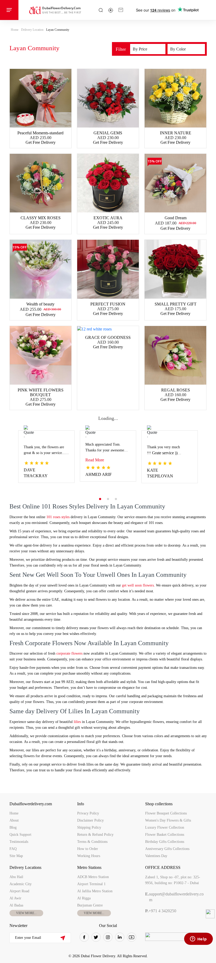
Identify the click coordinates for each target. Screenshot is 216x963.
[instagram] (107, 937)
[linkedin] (119, 937)
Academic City (20, 884)
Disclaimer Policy (90, 820)
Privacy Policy (88, 813)
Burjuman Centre (90, 905)
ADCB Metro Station (93, 877)
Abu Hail (16, 877)
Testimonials (18, 842)
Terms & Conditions (92, 842)
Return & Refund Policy (95, 835)
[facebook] (84, 937)
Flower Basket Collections (164, 835)
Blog (13, 827)
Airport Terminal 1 (91, 884)
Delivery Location (32, 30)
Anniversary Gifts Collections (167, 849)
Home (14, 30)
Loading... (108, 418)
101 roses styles (57, 517)
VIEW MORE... (26, 913)
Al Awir (15, 898)
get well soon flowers (138, 585)
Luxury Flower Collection (164, 827)
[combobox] (147, 49)
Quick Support (20, 835)
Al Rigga (84, 898)
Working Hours (88, 856)
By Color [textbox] (178, 49)
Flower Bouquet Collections (166, 813)
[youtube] (131, 937)
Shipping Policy (89, 827)
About (14, 820)
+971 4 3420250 (160, 911)
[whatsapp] (210, 913)
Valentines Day (156, 856)
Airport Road (19, 891)
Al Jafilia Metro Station (94, 891)
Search (101, 10)
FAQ (13, 849)
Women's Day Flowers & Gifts (168, 820)
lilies (77, 722)
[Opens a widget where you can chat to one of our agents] (198, 939)
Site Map (16, 856)
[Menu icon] (9, 10)
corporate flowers (68, 653)
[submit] (62, 938)
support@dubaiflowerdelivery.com (174, 897)
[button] (100, 499)
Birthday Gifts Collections (164, 842)
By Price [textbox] (140, 49)
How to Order (87, 849)
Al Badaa (16, 905)
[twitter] (96, 937)
